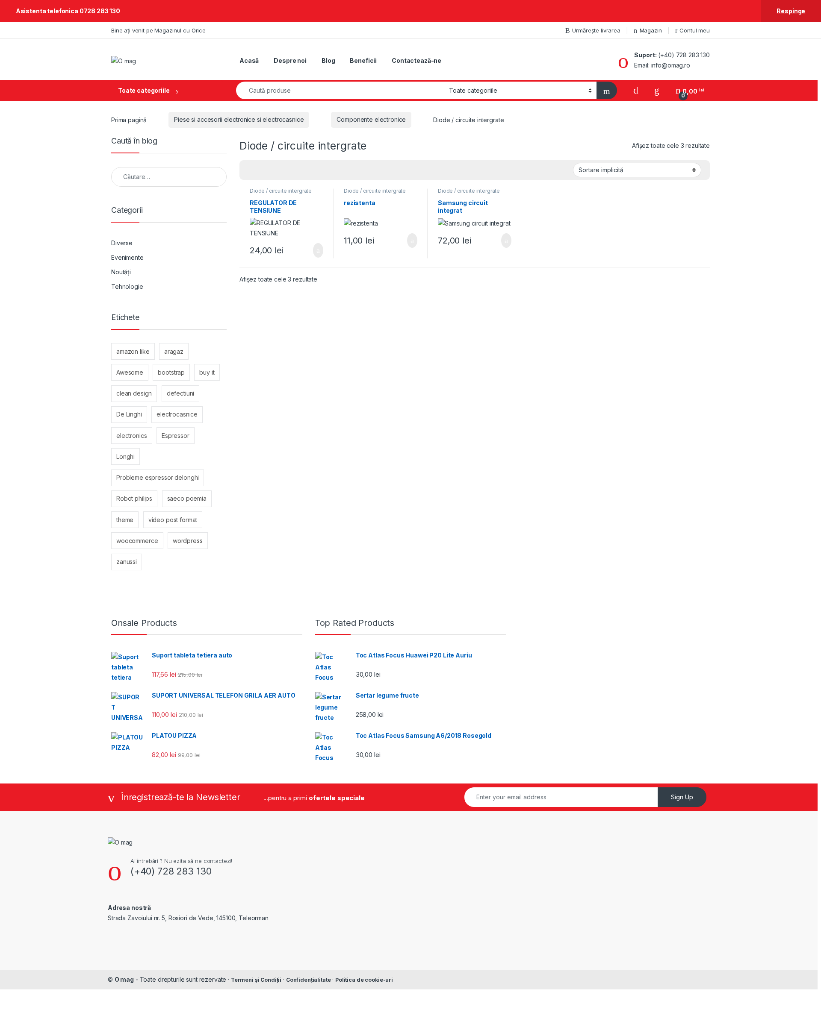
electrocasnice (177, 414)
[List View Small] (288, 170)
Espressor (175, 435)
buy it (206, 372)
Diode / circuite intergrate (281, 191)
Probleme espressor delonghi (157, 477)
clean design (134, 393)
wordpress (188, 540)
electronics (131, 435)
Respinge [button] (791, 11)
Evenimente (127, 257)
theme (124, 519)
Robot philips (134, 498)
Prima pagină (129, 119)
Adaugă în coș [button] (312, 250)
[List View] (276, 170)
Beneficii (363, 60)
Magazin (651, 30)
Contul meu (694, 30)
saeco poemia (187, 498)
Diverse (122, 242)
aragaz (173, 351)
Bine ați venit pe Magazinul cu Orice (158, 30)
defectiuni (181, 393)
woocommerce (137, 540)
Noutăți (121, 272)
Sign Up (682, 797)
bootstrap (171, 372)
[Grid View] (251, 170)
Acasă (249, 60)
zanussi (126, 561)
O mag (124, 979)
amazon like (132, 351)
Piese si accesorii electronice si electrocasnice (239, 119)
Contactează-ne (416, 60)
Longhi (125, 456)
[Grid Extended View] (263, 170)
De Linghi (129, 414)
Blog (328, 60)
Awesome (129, 372)
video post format (173, 519)
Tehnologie (127, 286)
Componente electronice (371, 119)
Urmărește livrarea (596, 30)
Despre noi (290, 60)
